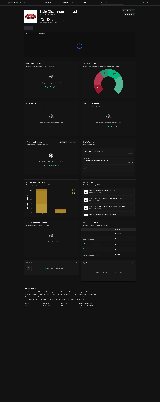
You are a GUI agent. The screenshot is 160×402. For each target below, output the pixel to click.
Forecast (48, 28)
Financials (38, 28)
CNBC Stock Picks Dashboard (52, 246)
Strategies (58, 3)
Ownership (102, 28)
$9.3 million (118, 233)
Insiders (57, 28)
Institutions (66, 28)
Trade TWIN (128, 15)
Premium (65, 2)
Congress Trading (34, 63)
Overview (29, 28)
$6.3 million (118, 238)
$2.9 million (118, 244)
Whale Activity (91, 63)
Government (91, 28)
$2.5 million (118, 249)
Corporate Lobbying (92, 103)
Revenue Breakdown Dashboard (52, 165)
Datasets (48, 2)
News (111, 28)
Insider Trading (33, 103)
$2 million (117, 254)
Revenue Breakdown (36, 142)
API (80, 3)
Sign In (140, 3)
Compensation (78, 28)
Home (41, 3)
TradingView (131, 58)
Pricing (74, 3)
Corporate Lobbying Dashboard (109, 126)
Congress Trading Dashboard (52, 87)
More (85, 2)
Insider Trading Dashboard (52, 126)
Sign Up (47, 268)
